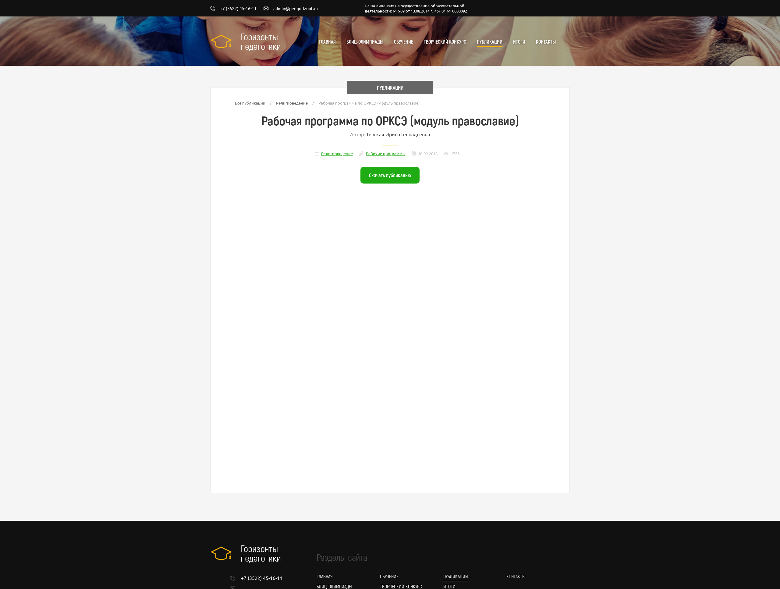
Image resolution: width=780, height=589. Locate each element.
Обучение (403, 42)
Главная (327, 42)
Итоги (519, 42)
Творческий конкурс (445, 42)
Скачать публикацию (390, 175)
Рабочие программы (386, 153)
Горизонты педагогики (261, 41)
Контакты (546, 42)
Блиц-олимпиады (364, 42)
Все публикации (250, 102)
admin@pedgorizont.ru (295, 8)
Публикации (489, 42)
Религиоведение (292, 102)
